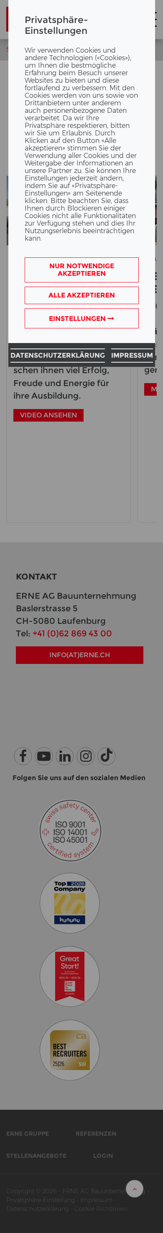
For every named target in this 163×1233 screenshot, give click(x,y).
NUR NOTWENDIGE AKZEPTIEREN (81, 269)
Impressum (132, 355)
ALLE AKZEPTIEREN (81, 295)
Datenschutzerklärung (57, 355)
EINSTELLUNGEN (78, 319)
